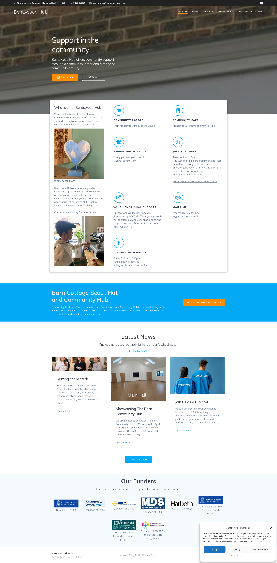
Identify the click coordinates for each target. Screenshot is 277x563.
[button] (271, 527)
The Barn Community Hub (217, 12)
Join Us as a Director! (192, 402)
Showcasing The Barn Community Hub (134, 411)
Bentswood (31, 12)
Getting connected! (72, 379)
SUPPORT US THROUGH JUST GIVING (204, 302)
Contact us (66, 77)
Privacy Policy (149, 555)
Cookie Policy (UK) (130, 555)
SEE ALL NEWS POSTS (138, 459)
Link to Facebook (138, 351)
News (195, 12)
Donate (96, 77)
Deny (237, 549)
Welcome (183, 12)
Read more (62, 411)
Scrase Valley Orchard (249, 12)
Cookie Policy (236, 556)
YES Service (126, 226)
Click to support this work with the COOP (195, 181)
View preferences (260, 549)
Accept (214, 549)
